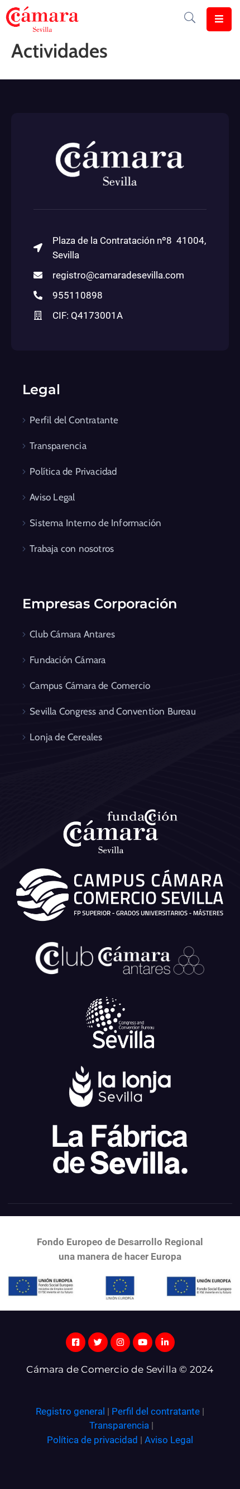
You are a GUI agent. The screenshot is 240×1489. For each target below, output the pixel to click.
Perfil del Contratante (74, 420)
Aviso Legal (52, 497)
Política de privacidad (92, 1439)
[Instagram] (120, 1342)
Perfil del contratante (156, 1411)
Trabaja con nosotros (72, 548)
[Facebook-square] (75, 1342)
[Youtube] (142, 1342)
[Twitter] (98, 1342)
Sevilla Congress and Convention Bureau (113, 711)
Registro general (71, 1411)
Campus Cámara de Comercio (90, 685)
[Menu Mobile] (219, 19)
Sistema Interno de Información (95, 522)
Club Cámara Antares (72, 634)
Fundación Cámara (67, 659)
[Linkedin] (165, 1342)
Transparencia (58, 445)
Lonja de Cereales (66, 737)
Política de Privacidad (73, 471)
